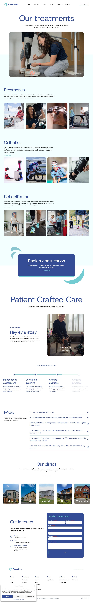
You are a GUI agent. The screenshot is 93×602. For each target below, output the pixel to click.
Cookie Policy (15, 599)
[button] (34, 586)
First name (52, 520)
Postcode (52, 536)
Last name (69, 520)
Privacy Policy (21, 599)
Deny (18, 596)
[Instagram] (85, 598)
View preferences (30, 596)
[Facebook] (82, 598)
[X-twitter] (89, 598)
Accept (7, 596)
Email (51, 525)
